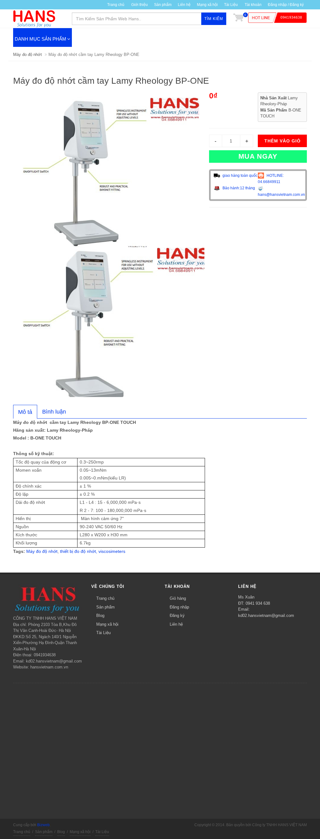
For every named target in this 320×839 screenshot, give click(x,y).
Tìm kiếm (213, 19)
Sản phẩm (163, 4)
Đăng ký (177, 615)
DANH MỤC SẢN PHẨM (40, 39)
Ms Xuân (246, 597)
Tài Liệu (231, 4)
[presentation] (25, 412)
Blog (100, 615)
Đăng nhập (179, 607)
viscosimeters (111, 551)
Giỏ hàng (178, 598)
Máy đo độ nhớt (27, 54)
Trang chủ (115, 4)
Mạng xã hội (207, 4)
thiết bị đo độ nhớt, (78, 551)
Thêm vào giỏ (282, 140)
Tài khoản (253, 4)
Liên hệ (184, 4)
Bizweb (43, 825)
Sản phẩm (105, 607)
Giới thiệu (139, 4)
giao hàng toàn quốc (240, 175)
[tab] (25, 412)
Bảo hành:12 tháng (238, 188)
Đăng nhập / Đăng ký (286, 4)
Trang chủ (105, 598)
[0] (238, 18)
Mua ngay (258, 156)
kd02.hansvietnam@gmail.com (266, 615)
